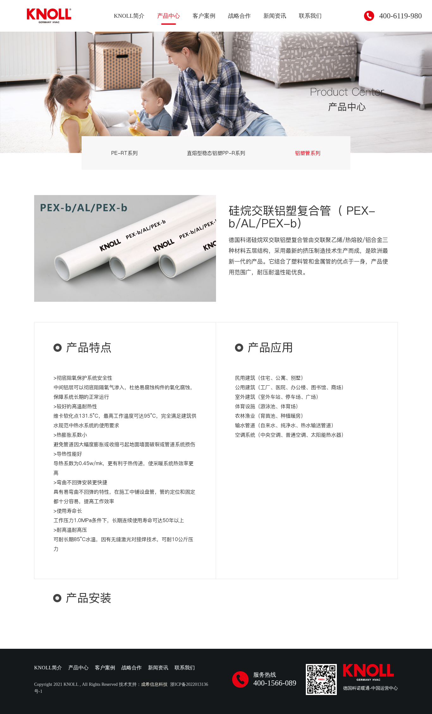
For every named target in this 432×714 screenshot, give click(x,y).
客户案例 (204, 16)
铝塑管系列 (307, 152)
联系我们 (310, 16)
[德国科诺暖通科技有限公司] (49, 16)
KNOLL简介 (129, 16)
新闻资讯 (274, 16)
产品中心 (168, 16)
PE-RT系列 (124, 152)
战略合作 (239, 16)
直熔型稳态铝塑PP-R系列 (216, 152)
